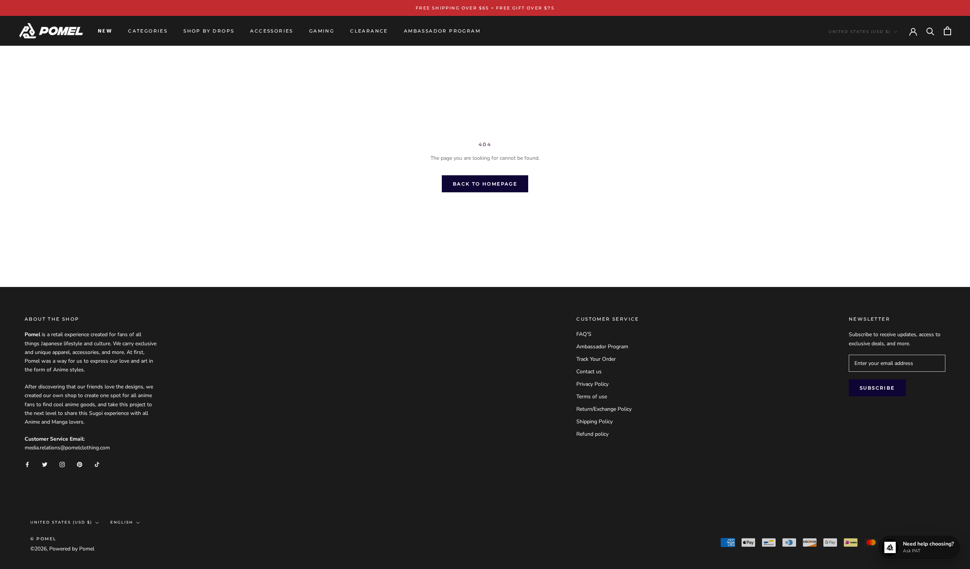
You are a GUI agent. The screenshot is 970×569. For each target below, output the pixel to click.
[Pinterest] (79, 464)
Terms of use (591, 396)
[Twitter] (44, 464)
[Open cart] (947, 31)
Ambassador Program (602, 346)
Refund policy (592, 434)
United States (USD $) (859, 31)
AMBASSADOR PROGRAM (442, 31)
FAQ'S (583, 334)
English (121, 522)
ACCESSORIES (271, 31)
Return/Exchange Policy (604, 409)
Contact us (589, 371)
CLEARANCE (369, 31)
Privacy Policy (592, 384)
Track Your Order (596, 359)
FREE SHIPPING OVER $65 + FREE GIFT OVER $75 (485, 8)
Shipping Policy (594, 421)
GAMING (321, 31)
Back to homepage (485, 184)
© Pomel (43, 538)
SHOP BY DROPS (208, 31)
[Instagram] (62, 464)
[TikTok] (97, 464)
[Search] (930, 31)
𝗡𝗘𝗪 (105, 31)
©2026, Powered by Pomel (62, 548)
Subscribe (877, 388)
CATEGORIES (147, 31)
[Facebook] (27, 464)
